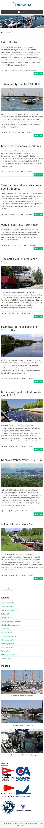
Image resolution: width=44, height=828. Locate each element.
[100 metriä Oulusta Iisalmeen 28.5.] (22, 267)
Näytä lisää (38, 74)
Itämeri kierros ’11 (8, 640)
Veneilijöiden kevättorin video (19, 224)
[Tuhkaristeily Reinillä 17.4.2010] (22, 89)
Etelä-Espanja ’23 (7, 603)
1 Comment (28, 132)
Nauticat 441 (6, 658)
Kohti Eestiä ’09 (6, 647)
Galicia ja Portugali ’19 (9, 610)
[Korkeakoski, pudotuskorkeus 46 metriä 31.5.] (22, 400)
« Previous (7, 589)
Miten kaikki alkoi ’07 (9, 655)
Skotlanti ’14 (5, 629)
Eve (5, 132)
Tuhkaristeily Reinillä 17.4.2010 (20, 84)
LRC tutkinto (9, 42)
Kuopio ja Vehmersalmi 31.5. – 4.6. (21, 460)
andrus (6, 70)
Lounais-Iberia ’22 (7, 606)
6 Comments (27, 214)
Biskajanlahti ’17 (7, 618)
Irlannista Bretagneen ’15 (10, 625)
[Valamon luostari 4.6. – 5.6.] (22, 529)
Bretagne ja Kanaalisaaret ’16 (11, 621)
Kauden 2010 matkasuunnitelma (21, 146)
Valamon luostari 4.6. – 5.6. (17, 524)
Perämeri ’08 (5, 651)
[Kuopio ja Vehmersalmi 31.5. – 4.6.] (22, 464)
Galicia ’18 (5, 614)
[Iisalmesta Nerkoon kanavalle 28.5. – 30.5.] (22, 335)
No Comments (32, 70)
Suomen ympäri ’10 (8, 644)
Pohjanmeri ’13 (6, 632)
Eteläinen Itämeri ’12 (8, 636)
